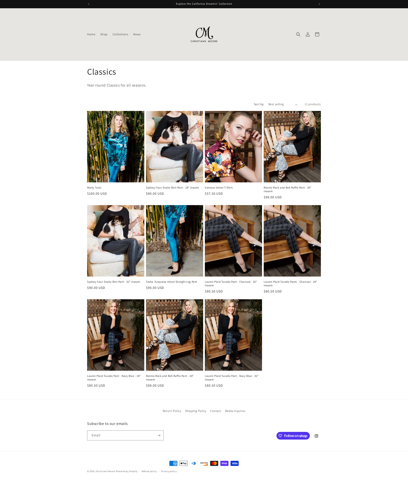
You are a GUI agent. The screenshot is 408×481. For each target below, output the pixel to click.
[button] (298, 34)
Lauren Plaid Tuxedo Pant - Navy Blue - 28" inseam (114, 377)
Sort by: (259, 104)
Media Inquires (235, 411)
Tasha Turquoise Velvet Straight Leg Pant (171, 282)
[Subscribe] (158, 435)
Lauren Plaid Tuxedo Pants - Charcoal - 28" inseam (290, 283)
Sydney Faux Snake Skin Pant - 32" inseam (113, 282)
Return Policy (172, 411)
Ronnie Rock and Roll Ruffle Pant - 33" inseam (170, 377)
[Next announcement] (319, 4)
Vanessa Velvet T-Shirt (218, 187)
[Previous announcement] (88, 4)
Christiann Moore (105, 471)
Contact (215, 411)
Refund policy (149, 471)
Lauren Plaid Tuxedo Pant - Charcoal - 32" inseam (231, 283)
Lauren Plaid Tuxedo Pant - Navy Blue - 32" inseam (231, 377)
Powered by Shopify (127, 471)
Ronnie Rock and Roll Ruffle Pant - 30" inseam (287, 189)
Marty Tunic (94, 187)
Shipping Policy (195, 411)
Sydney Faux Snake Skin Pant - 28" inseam (172, 187)
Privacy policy (169, 471)
